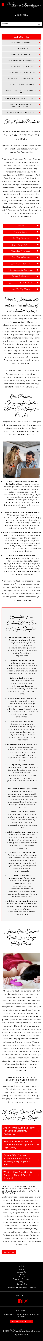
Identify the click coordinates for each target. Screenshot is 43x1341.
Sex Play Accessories (20, 238)
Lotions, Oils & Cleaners (20, 264)
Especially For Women (20, 251)
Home (21, 1269)
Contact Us (9, 1252)
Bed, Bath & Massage (20, 257)
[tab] (21, 42)
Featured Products (21, 1279)
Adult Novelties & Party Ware (20, 270)
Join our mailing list (21, 1321)
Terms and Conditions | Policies (21, 1288)
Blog (21, 1282)
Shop (21, 1274)
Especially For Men (20, 245)
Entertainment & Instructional (20, 283)
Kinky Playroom (20, 232)
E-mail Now (21, 14)
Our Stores (21, 1277)
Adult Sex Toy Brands (20, 289)
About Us (21, 1272)
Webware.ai (23, 1334)
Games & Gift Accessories (20, 276)
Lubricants (20, 226)
